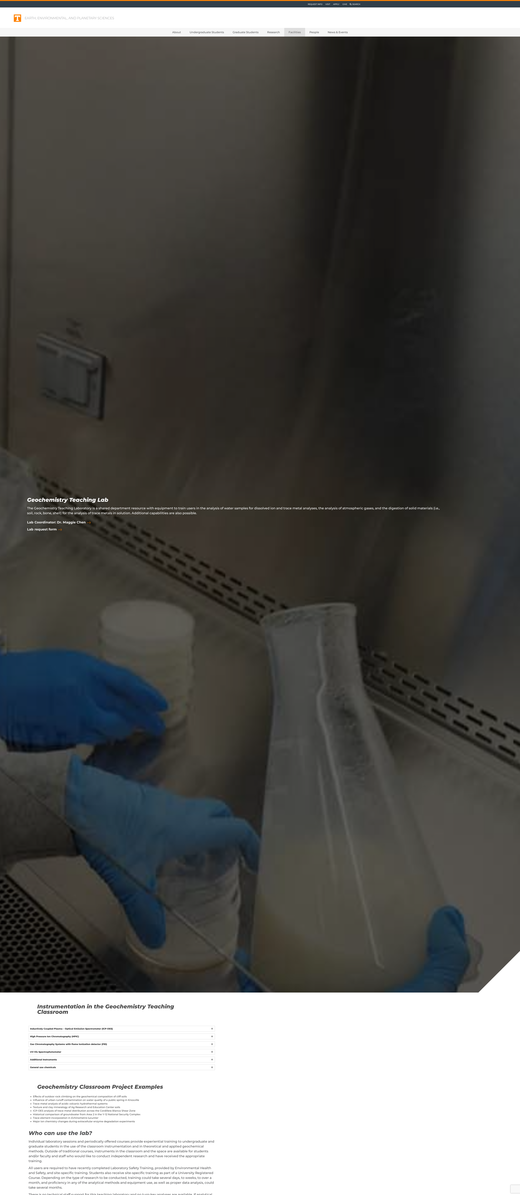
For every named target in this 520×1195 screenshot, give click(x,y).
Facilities (295, 32)
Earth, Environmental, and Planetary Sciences (69, 18)
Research (273, 32)
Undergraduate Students (207, 32)
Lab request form (42, 529)
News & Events (338, 32)
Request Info (315, 4)
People (314, 32)
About (176, 32)
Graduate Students (246, 32)
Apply (336, 4)
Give (344, 4)
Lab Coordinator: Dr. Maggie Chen (56, 522)
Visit (327, 4)
